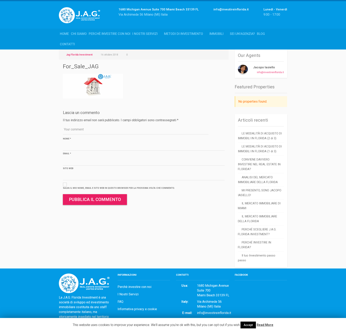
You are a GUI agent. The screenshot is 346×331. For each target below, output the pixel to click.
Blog (261, 34)
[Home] (81, 19)
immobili (216, 34)
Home (64, 34)
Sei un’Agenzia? (242, 34)
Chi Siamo (79, 34)
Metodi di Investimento (183, 34)
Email (67, 153)
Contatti (67, 44)
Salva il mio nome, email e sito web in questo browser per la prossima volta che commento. (119, 188)
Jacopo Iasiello (264, 67)
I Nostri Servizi (145, 34)
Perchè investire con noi (109, 34)
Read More (265, 325)
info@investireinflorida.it (270, 72)
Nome (67, 139)
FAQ (120, 302)
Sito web (68, 168)
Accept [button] (248, 325)
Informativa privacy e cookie (137, 309)
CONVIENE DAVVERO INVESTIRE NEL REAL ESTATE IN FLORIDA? (259, 164)
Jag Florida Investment (79, 54)
